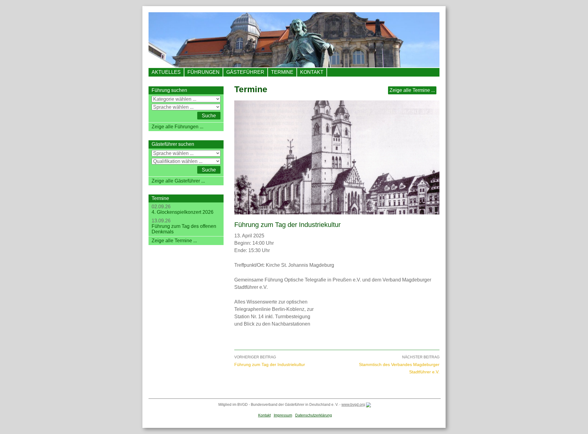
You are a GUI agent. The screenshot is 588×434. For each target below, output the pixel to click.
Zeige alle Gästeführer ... (178, 180)
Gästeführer (245, 72)
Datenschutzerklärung (313, 415)
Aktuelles (166, 72)
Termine (282, 72)
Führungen (203, 72)
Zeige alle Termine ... (412, 90)
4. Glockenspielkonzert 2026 (182, 212)
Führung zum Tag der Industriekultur (269, 361)
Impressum (283, 415)
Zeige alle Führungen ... (177, 126)
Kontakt (311, 72)
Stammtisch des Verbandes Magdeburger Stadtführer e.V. (399, 364)
